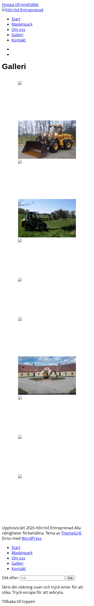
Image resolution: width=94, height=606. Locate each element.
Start (16, 19)
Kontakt (19, 40)
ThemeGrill (71, 533)
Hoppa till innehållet (20, 4)
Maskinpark (22, 24)
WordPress (31, 538)
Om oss (18, 29)
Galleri (17, 34)
